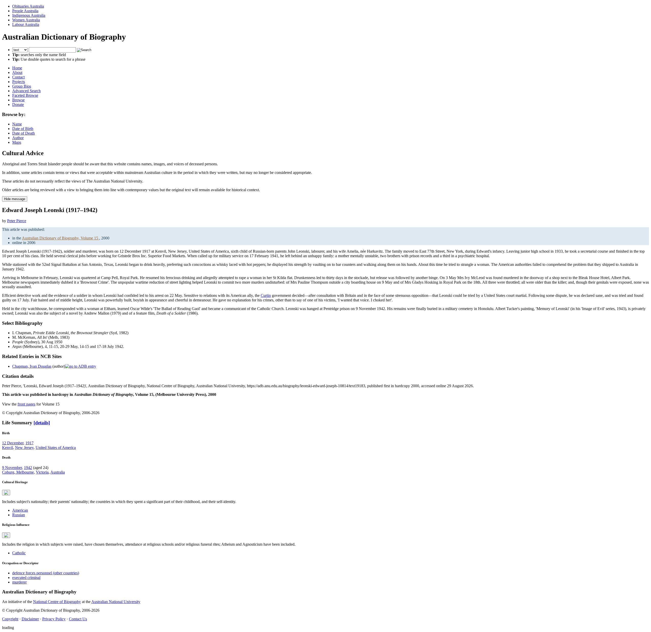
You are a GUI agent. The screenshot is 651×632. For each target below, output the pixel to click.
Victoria (42, 472)
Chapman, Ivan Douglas (31, 366)
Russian (18, 515)
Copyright (10, 619)
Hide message (14, 199)
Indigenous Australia (28, 15)
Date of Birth (22, 128)
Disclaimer (30, 619)
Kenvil (7, 447)
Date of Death (23, 133)
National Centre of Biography (57, 601)
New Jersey (24, 447)
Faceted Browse (25, 95)
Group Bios (21, 86)
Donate (18, 104)
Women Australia (26, 20)
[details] (42, 422)
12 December (12, 443)
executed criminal (26, 577)
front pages (26, 404)
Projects (18, 81)
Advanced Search (26, 91)
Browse (18, 100)
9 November (12, 467)
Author (18, 138)
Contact (18, 77)
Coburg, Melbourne (18, 472)
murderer (19, 582)
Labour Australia (25, 24)
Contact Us (78, 619)
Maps (16, 142)
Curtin (266, 295)
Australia (57, 472)
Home (17, 68)
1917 (29, 443)
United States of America (56, 447)
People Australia (25, 11)
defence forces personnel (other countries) (45, 573)
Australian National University (115, 601)
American (20, 510)
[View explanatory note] (6, 492)
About (17, 72)
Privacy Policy (54, 619)
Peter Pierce (16, 221)
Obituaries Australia (28, 6)
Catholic (19, 553)
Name (17, 124)
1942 (28, 467)
